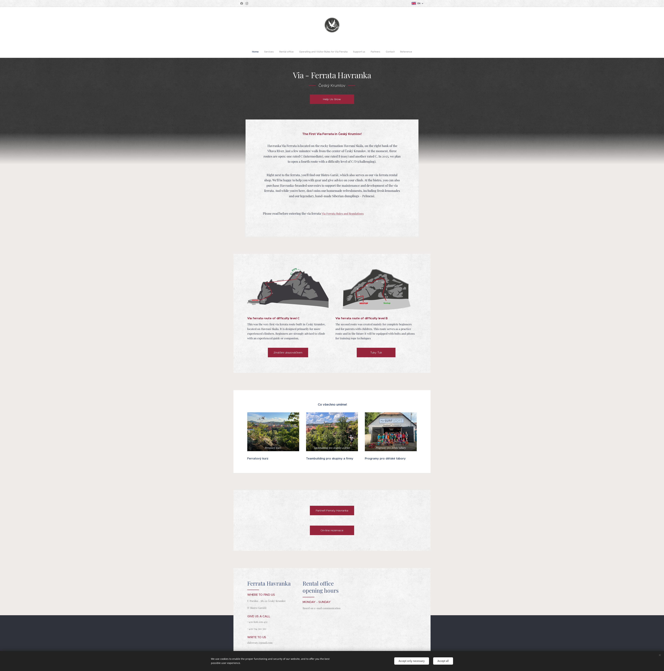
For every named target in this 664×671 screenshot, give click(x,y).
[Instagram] (247, 3)
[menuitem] (256, 51)
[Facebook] (241, 3)
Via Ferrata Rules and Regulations (343, 213)
